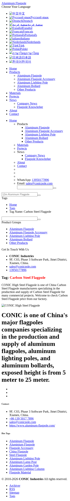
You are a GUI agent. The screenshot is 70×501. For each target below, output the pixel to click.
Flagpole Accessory (21, 448)
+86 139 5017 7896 (21, 418)
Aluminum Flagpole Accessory (36, 79)
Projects (14, 96)
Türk (21, 45)
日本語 (26, 57)
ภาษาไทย (32, 53)
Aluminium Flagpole (22, 444)
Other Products (26, 89)
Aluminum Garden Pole (24, 465)
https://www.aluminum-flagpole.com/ (32, 425)
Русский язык (40, 17)
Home (13, 68)
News (13, 100)
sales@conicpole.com (39, 183)
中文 (22, 13)
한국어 (26, 61)
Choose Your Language (16, 6)
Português (31, 35)
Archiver (14, 485)
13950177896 (40, 179)
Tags (12, 208)
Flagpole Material (20, 472)
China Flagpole (18, 451)
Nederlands (33, 42)
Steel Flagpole (18, 455)
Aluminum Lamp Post (23, 462)
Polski (24, 49)
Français (28, 31)
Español (27, 28)
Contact (14, 114)
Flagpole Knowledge (30, 107)
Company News (27, 103)
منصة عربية (35, 24)
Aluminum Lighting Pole (32, 82)
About (13, 110)
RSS (12, 489)
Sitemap (14, 492)
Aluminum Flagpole (29, 75)
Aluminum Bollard (28, 86)
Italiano (25, 38)
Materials (15, 93)
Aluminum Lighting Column (27, 469)
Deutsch (28, 20)
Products (14, 72)
